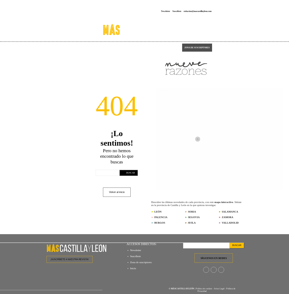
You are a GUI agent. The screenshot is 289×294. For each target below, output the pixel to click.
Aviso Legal (219, 288)
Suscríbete (135, 256)
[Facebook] (232, 7)
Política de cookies (204, 288)
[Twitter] (241, 15)
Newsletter (135, 250)
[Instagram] (240, 7)
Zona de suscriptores (141, 262)
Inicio (133, 268)
